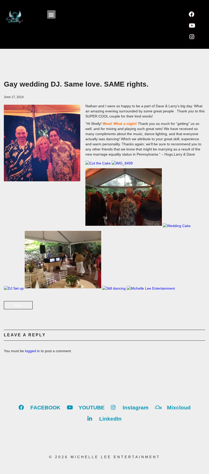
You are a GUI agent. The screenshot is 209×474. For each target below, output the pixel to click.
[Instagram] (191, 36)
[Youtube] (191, 25)
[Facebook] (191, 14)
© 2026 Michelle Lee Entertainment (104, 457)
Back (18, 305)
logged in (32, 351)
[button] (51, 14)
